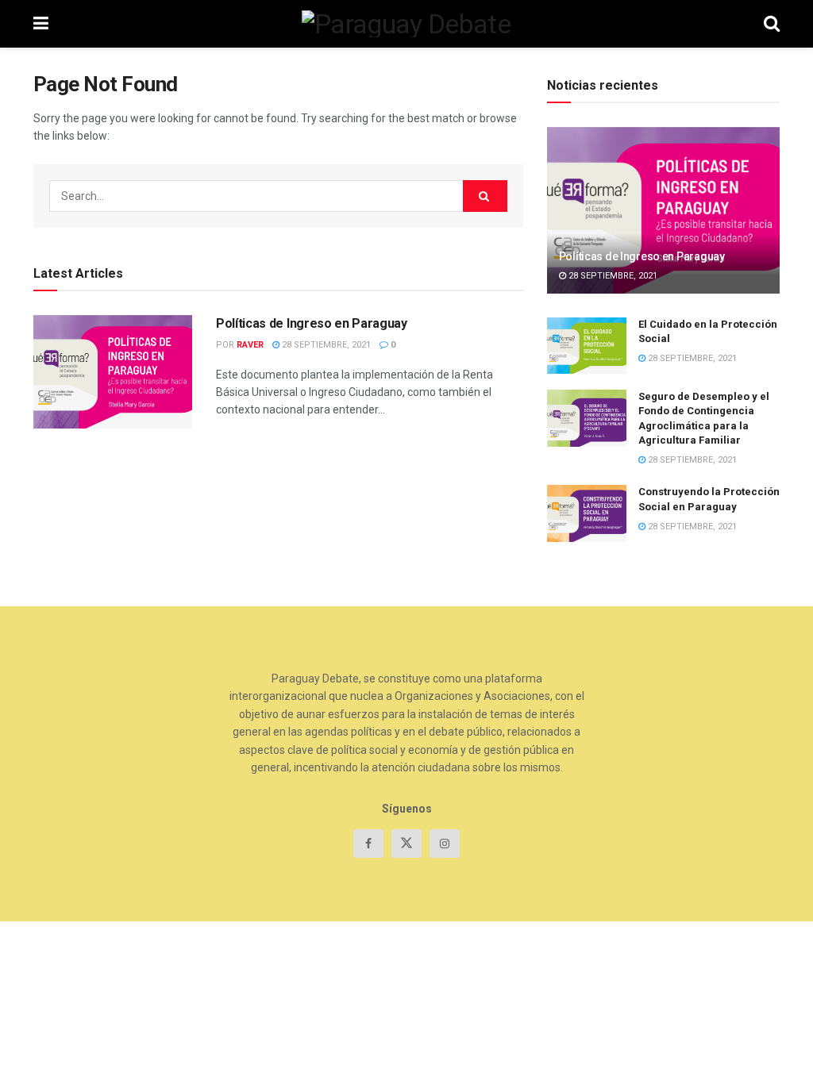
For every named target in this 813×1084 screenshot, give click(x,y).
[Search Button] (485, 196)
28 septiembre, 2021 (325, 345)
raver (250, 345)
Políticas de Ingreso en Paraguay (311, 323)
